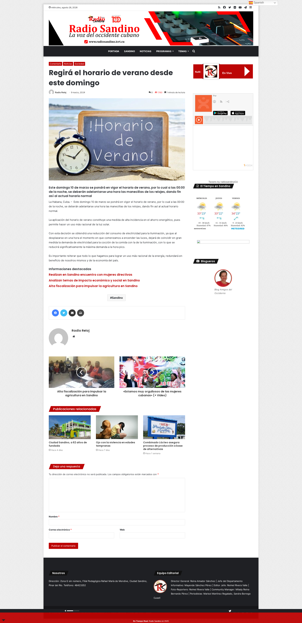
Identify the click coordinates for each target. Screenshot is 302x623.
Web (122, 529)
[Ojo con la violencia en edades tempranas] (117, 427)
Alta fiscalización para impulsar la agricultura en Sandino (93, 286)
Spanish (258, 2)
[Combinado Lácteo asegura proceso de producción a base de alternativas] (164, 427)
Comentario (55, 63)
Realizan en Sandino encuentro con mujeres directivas (91, 275)
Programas (163, 51)
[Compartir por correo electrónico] (72, 312)
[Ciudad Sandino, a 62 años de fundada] (70, 427)
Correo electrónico (60, 529)
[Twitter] (63, 312)
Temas (182, 51)
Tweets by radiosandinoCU (223, 181)
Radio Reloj (60, 92)
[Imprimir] (80, 312)
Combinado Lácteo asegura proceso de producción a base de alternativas (163, 446)
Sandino (129, 51)
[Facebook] (55, 312)
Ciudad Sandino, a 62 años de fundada (68, 444)
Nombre (54, 516)
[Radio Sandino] (151, 28)
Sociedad (79, 63)
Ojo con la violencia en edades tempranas (115, 444)
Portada (113, 51)
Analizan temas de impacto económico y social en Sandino (94, 280)
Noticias (145, 51)
